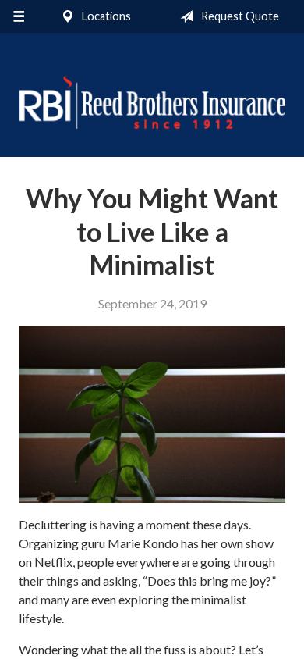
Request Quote (239, 16)
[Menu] (18, 16)
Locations (105, 16)
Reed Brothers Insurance (152, 102)
